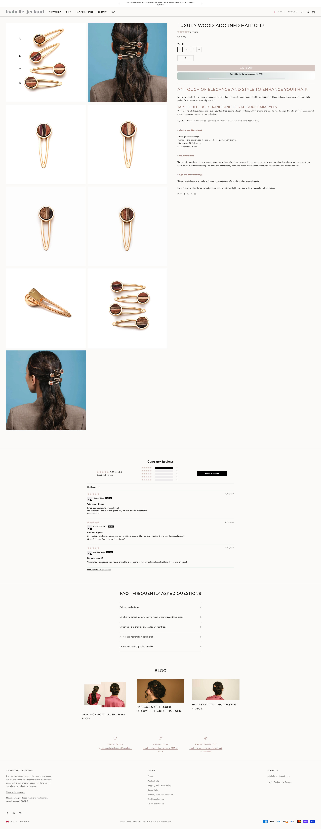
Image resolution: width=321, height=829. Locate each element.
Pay (113, 12)
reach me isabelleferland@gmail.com (116, 748)
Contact (102, 12)
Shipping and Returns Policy (159, 785)
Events (150, 776)
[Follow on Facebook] (7, 812)
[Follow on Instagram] (14, 812)
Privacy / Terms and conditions (160, 794)
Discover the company (15, 792)
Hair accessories (84, 12)
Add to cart (246, 68)
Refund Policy (153, 790)
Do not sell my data (156, 803)
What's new (55, 12)
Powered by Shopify (163, 821)
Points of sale (153, 780)
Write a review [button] (212, 473)
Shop (68, 12)
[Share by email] (195, 194)
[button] (183, 31)
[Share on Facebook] (184, 194)
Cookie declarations (156, 799)
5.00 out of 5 (116, 472)
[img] (93, 494)
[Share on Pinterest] (191, 194)
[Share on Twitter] (188, 194)
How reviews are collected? (99, 569)
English (291, 12)
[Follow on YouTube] (20, 812)
